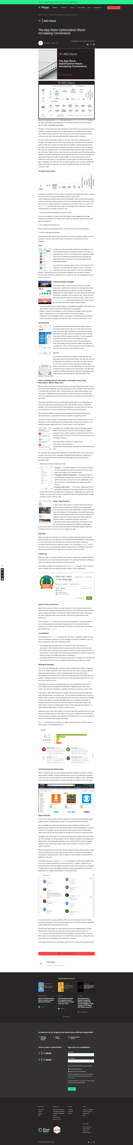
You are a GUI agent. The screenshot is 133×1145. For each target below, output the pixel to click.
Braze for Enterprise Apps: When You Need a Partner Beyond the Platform (46, 1000)
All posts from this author (55, 965)
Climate (40, 1113)
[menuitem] (55, 7)
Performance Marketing (58, 1111)
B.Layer (70, 1113)
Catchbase (70, 1111)
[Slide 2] (65, 1016)
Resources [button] (97, 7)
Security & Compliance (88, 1109)
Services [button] (63, 7)
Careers (40, 1111)
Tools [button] (72, 7)
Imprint (84, 1115)
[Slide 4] (69, 1016)
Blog (39, 1115)
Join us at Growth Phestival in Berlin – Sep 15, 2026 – (58, 2)
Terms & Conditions (87, 1111)
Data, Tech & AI (57, 1119)
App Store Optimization (58, 1109)
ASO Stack (45, 14)
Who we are (41, 1109)
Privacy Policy (86, 1113)
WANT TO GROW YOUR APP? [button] (66, 953)
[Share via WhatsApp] (2, 575)
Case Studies (81, 7)
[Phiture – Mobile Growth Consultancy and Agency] (43, 7)
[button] (87, 45)
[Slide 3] (67, 1016)
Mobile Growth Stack (42, 995)
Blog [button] (89, 7)
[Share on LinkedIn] (2, 569)
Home (39, 14)
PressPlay (70, 1109)
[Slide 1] (64, 1016)
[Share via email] (2, 578)
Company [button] (55, 7)
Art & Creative (56, 1117)
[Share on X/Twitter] (2, 572)
